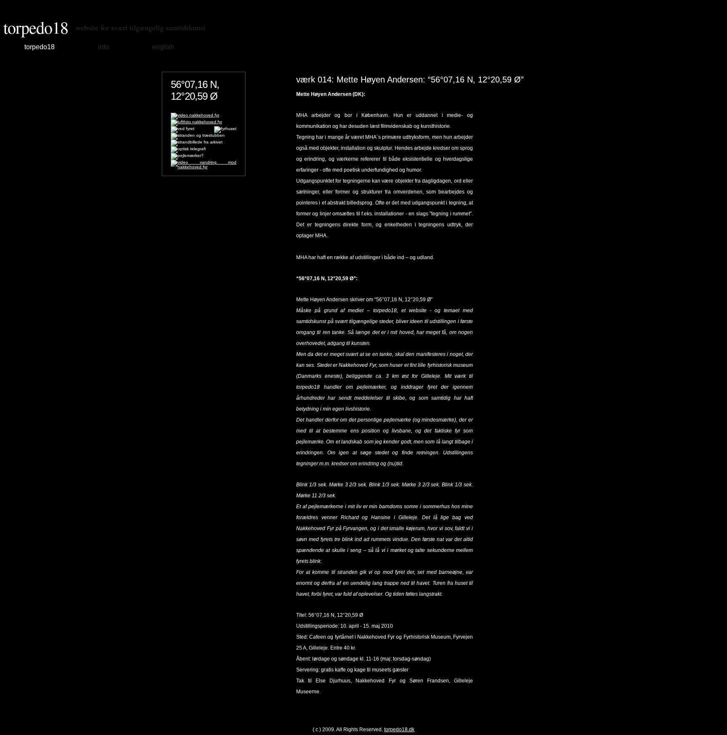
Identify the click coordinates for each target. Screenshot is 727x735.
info (103, 46)
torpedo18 (35, 27)
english (163, 46)
